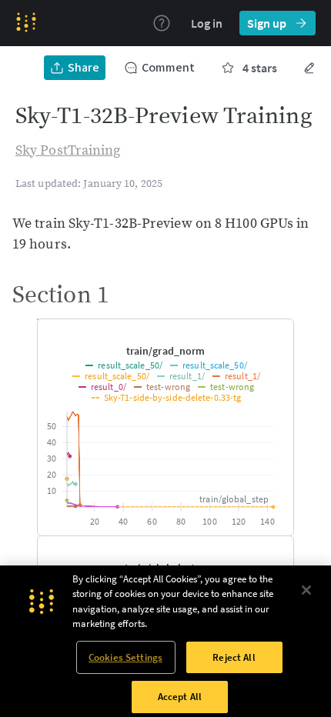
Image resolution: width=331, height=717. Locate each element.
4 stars (259, 67)
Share (83, 67)
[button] (165, 351)
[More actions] (309, 67)
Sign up (266, 23)
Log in (206, 23)
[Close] (306, 652)
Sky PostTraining (68, 150)
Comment (168, 67)
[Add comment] (271, 331)
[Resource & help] (161, 23)
